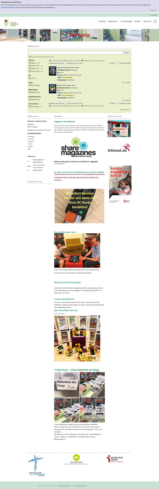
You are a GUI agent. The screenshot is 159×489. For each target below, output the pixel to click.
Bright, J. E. (34, 63)
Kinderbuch (34, 92)
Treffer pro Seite (125, 63)
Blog (29, 149)
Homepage (31, 136)
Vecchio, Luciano (35, 71)
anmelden (154, 15)
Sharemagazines (59, 164)
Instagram (31, 141)
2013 (32, 78)
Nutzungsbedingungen (80, 485)
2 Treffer (112, 63)
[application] (113, 21)
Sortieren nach (53, 63)
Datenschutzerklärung (8, 7)
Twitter (30, 144)
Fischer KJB (34, 85)
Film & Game (35, 106)
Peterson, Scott (35, 68)
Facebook (31, 139)
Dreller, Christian (35, 66)
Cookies (32, 5)
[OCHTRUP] (11, 23)
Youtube (30, 146)
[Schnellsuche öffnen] (155, 21)
